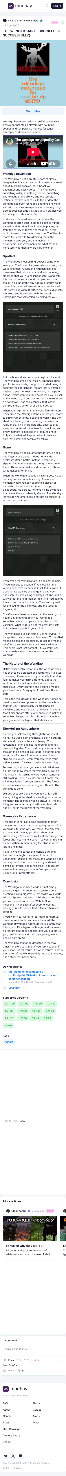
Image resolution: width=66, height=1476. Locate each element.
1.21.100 (10, 1003)
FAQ (5, 1403)
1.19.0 (8, 1025)
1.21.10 (22, 1018)
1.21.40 (36, 1011)
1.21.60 (9, 1011)
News (36, 1403)
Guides (37, 1409)
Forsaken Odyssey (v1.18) (25, 1246)
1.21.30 (49, 1011)
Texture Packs (11, 1435)
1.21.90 (24, 1003)
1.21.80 (37, 1003)
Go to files (33, 111)
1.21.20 (9, 1018)
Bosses (9, 1042)
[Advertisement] (33, 1084)
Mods (54, 22)
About (6, 1409)
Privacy (18, 1467)
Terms (6, 1467)
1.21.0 (35, 1018)
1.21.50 (22, 1011)
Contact (7, 1416)
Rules (6, 1422)
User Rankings (11, 1429)
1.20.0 (47, 1018)
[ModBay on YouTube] (6, 1456)
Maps (36, 1422)
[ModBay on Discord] (20, 1456)
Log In (57, 5)
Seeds (6, 1441)
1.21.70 (51, 1003)
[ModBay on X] (13, 1456)
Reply (11, 1370)
